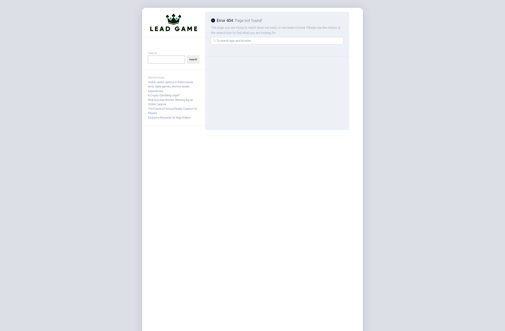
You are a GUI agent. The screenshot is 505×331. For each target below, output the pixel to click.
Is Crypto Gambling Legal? (164, 95)
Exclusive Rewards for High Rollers (169, 117)
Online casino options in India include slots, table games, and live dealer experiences (170, 87)
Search (152, 53)
